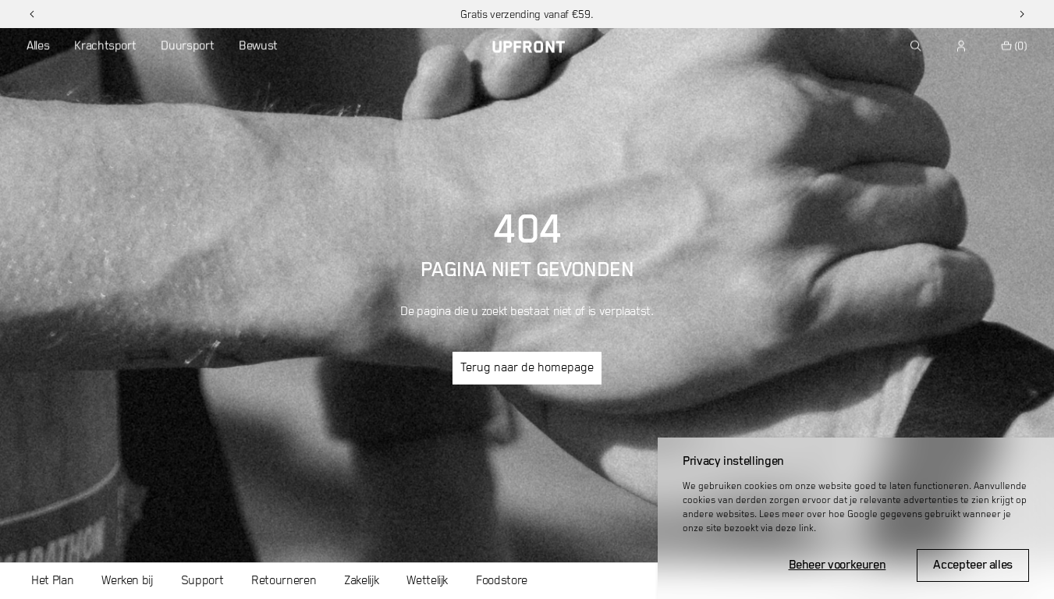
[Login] (962, 46)
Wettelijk (427, 581)
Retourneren (283, 581)
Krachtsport (105, 46)
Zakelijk (361, 581)
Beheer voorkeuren (837, 565)
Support (202, 581)
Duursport (187, 46)
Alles (38, 46)
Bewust (258, 46)
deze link (794, 528)
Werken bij (126, 581)
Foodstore (501, 581)
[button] (32, 14)
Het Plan (52, 581)
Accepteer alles (973, 565)
